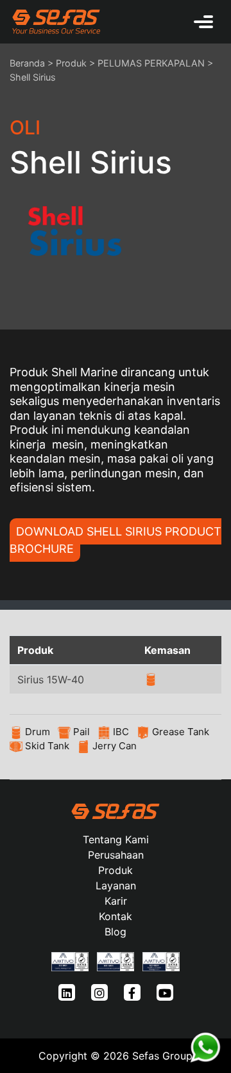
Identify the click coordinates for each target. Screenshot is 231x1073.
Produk (71, 63)
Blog (115, 931)
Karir (116, 900)
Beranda (27, 63)
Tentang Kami (116, 839)
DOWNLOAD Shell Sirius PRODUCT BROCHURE (115, 540)
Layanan (116, 885)
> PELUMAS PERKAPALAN (147, 63)
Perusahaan (116, 854)
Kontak (115, 916)
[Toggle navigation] (203, 22)
